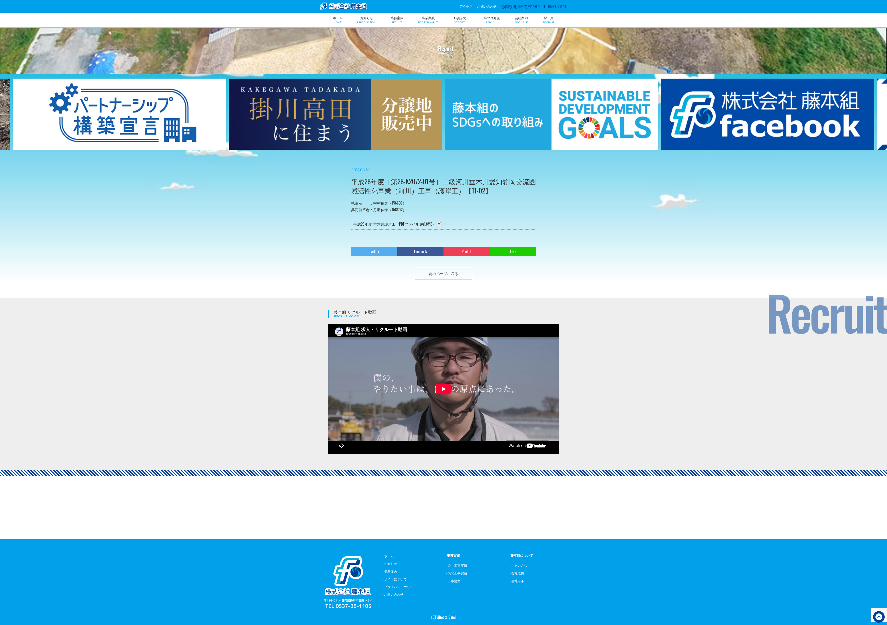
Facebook (420, 251)
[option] (119, 117)
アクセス (466, 6)
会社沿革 (517, 580)
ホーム (338, 19)
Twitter (374, 251)
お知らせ (366, 19)
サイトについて (395, 578)
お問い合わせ (487, 6)
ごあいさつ (519, 565)
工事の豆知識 (490, 19)
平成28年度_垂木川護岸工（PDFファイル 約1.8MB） (394, 224)
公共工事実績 (457, 565)
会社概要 (517, 572)
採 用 (548, 19)
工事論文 (459, 19)
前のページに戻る (443, 273)
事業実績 (428, 19)
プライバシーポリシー (400, 586)
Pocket (466, 251)
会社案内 (521, 19)
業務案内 (397, 19)
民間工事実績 (457, 572)
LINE (513, 251)
